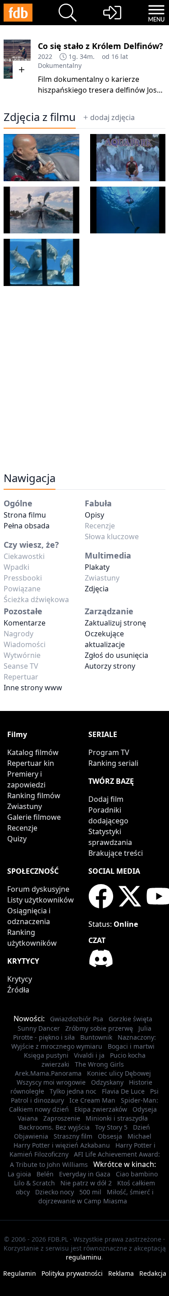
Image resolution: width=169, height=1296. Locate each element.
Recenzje (22, 828)
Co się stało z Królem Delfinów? (100, 45)
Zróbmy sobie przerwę (99, 1028)
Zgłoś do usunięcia (116, 655)
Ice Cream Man (92, 1100)
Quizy (17, 839)
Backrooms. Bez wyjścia (54, 1127)
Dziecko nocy (54, 1192)
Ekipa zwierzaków (100, 1109)
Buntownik (96, 1037)
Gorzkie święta (130, 1018)
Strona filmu (25, 515)
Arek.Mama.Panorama (48, 1073)
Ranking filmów (33, 795)
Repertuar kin (30, 763)
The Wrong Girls (99, 1064)
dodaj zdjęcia (112, 117)
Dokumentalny (60, 65)
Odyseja (144, 1109)
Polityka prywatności (72, 1273)
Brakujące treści (115, 853)
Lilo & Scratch (34, 1183)
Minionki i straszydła (117, 1118)
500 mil (90, 1192)
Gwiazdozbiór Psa (76, 1018)
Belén (45, 1174)
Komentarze (25, 623)
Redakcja (152, 1273)
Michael (139, 1136)
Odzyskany (107, 1082)
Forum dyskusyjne (38, 889)
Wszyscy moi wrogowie (51, 1082)
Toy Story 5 (111, 1127)
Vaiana (28, 1118)
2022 (45, 56)
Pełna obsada (27, 526)
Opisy (94, 515)
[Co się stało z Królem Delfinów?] (17, 59)
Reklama (121, 1273)
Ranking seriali (113, 763)
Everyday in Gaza (84, 1174)
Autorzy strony (110, 666)
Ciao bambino (137, 1174)
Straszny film (73, 1136)
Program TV (108, 752)
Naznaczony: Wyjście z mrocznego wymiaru (83, 1041)
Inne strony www (33, 688)
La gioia (19, 1174)
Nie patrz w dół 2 (86, 1183)
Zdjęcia (97, 589)
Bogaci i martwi (131, 1046)
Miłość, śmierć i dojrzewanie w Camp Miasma (96, 1196)
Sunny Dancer (39, 1028)
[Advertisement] (84, 372)
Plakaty (97, 567)
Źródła (18, 990)
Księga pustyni (46, 1055)
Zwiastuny (24, 806)
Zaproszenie (61, 1118)
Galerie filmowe (34, 817)
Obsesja (110, 1136)
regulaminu (83, 1257)
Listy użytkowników (40, 900)
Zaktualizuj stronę (115, 623)
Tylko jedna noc (73, 1091)
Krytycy (19, 979)
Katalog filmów (33, 752)
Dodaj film (105, 799)
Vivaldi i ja (89, 1055)
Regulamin (19, 1273)
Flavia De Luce (123, 1091)
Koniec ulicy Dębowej (119, 1073)
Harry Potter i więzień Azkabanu (62, 1145)
